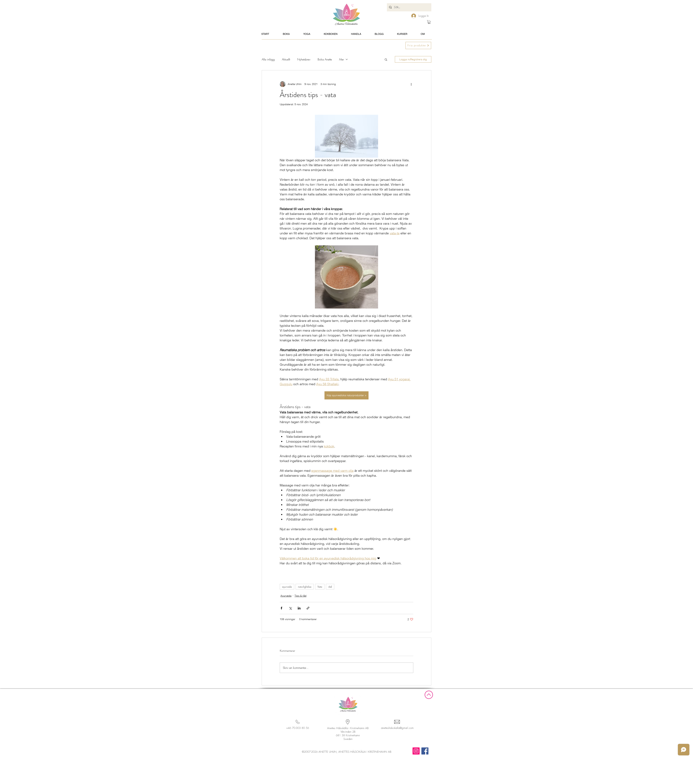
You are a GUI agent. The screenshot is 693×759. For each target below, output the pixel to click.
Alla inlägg (268, 59)
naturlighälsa (304, 586)
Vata (319, 586)
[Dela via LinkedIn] (299, 608)
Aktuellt (286, 59)
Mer (341, 59)
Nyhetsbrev (303, 59)
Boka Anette (325, 59)
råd (330, 586)
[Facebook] (424, 750)
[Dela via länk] (308, 608)
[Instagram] (416, 750)
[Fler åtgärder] (411, 84)
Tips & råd (300, 595)
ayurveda (287, 586)
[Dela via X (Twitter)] (290, 608)
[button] (429, 22)
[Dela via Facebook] (281, 608)
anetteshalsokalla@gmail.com (397, 728)
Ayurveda (285, 595)
